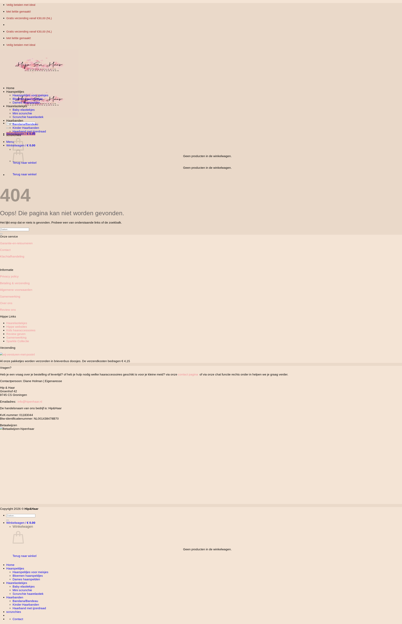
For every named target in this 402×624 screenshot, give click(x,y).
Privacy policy (9, 276)
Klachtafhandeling (12, 256)
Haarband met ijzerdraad (29, 131)
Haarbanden (14, 120)
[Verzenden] (7, 128)
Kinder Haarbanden (26, 127)
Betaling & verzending (15, 283)
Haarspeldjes (15, 91)
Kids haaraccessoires (20, 330)
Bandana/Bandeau (25, 124)
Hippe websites (16, 326)
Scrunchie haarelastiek (28, 117)
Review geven (16, 334)
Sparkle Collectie (17, 341)
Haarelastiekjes (16, 106)
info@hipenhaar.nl (30, 401)
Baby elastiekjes (24, 109)
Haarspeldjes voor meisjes (30, 95)
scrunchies (13, 135)
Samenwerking (10, 296)
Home (10, 88)
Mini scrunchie (22, 113)
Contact (5, 250)
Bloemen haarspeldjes (28, 99)
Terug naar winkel (24, 162)
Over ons (6, 303)
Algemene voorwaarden (16, 289)
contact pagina (188, 374)
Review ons (8, 309)
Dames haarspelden (26, 102)
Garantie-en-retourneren (16, 243)
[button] (10, 141)
